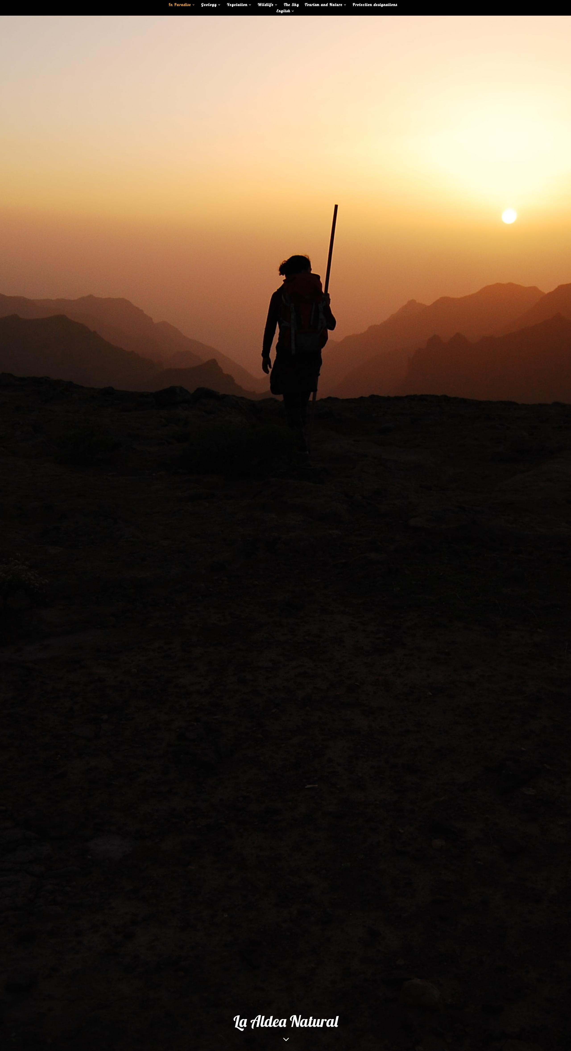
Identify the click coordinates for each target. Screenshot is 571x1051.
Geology (209, 5)
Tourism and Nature (324, 5)
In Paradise (180, 5)
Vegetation (237, 5)
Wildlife (266, 5)
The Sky (291, 5)
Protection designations (375, 5)
